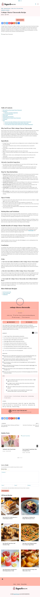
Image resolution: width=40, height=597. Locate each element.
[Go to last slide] (3, 446)
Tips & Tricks (5, 115)
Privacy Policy (24, 584)
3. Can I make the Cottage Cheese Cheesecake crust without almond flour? (18, 124)
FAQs (4, 120)
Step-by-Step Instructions (8, 114)
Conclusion (5, 119)
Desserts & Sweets (5, 10)
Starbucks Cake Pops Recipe (9, 449)
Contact (18, 584)
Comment (4, 472)
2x (34, 332)
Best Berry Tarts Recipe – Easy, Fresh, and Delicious (31, 425)
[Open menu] (38, 4)
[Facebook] (19, 1)
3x (36, 332)
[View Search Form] (36, 4)
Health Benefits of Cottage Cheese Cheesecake (12, 117)
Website (29, 485)
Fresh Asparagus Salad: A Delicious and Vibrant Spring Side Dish (10, 425)
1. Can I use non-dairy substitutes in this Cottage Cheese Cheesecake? (17, 121)
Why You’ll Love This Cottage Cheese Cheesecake (12, 110)
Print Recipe (12, 322)
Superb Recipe (16, 594)
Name (3, 485)
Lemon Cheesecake (6, 293)
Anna (3, 14)
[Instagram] (21, 1)
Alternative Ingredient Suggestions (11, 112)
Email (16, 485)
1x (32, 332)
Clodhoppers (5, 294)
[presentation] (10, 441)
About (14, 584)
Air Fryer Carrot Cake (7, 291)
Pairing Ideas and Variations (8, 116)
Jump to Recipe (20, 19)
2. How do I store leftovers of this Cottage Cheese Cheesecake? (16, 123)
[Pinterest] (2, 579)
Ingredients (5, 111)
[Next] (37, 446)
